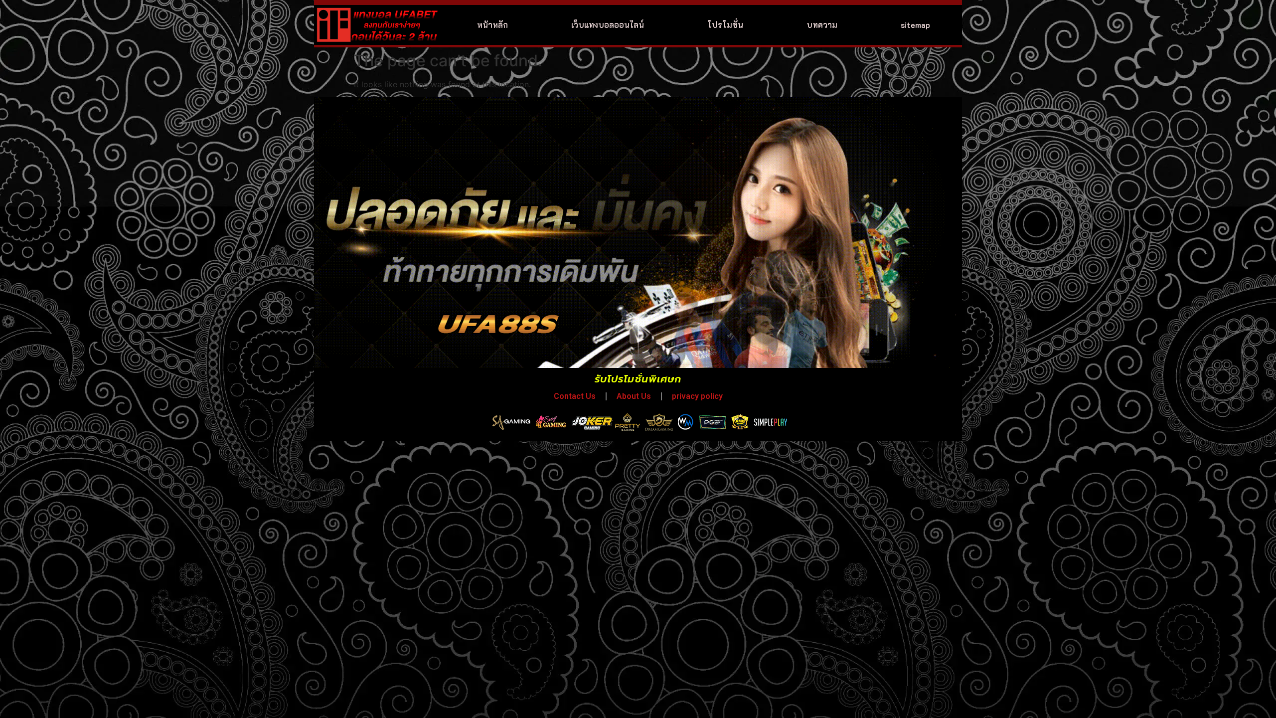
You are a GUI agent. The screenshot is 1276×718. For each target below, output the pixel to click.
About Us (634, 396)
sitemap (915, 24)
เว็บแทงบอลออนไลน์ (607, 24)
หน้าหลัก (492, 24)
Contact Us (575, 396)
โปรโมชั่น (725, 24)
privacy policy (697, 396)
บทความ (821, 24)
